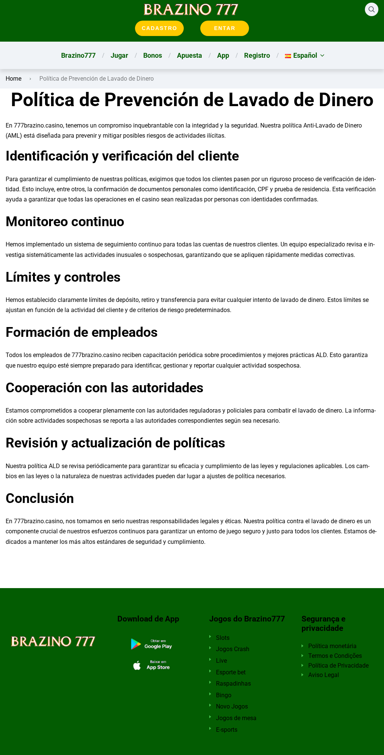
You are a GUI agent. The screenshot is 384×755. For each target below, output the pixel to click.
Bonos (152, 55)
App (223, 55)
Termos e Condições (335, 655)
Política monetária (332, 646)
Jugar (119, 55)
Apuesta (189, 55)
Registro (257, 55)
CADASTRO (159, 28)
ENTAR (225, 28)
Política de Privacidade (338, 665)
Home (13, 78)
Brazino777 (78, 55)
